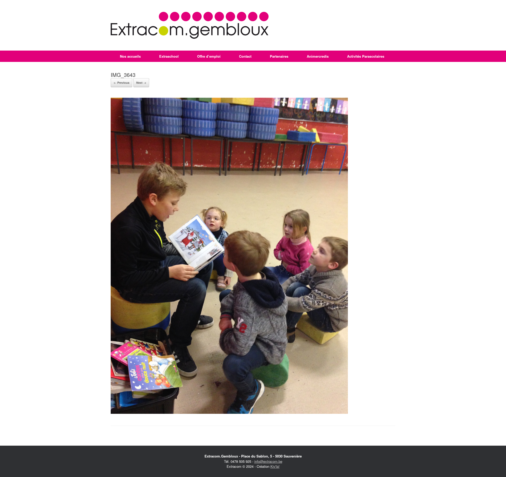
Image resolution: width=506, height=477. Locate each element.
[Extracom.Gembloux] (190, 25)
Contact (245, 56)
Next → (141, 83)
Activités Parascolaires (365, 56)
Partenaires (279, 56)
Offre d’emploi (209, 56)
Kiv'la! (275, 466)
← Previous (121, 83)
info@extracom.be (268, 461)
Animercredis (318, 56)
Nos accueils (130, 56)
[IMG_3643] (229, 412)
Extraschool (169, 56)
